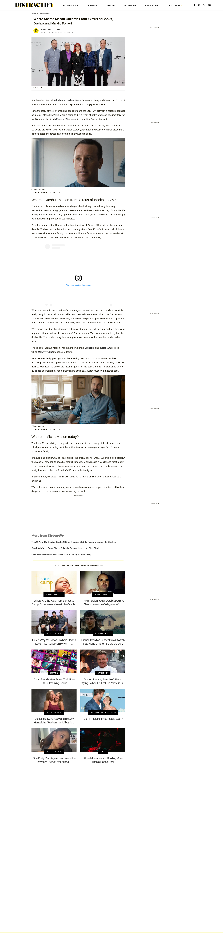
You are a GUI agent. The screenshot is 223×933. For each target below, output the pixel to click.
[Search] (189, 5)
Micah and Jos (62, 100)
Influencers (130, 6)
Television (92, 6)
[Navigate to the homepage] (34, 5)
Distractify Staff (52, 29)
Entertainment (70, 6)
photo (38, 371)
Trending (110, 6)
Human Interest (153, 6)
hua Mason (76, 100)
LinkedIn (89, 348)
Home (33, 13)
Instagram (105, 348)
